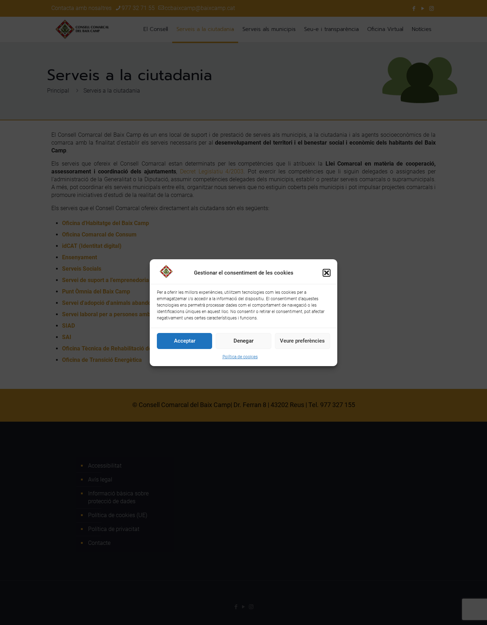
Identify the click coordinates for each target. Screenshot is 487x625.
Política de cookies (240, 356)
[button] (326, 272)
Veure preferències (302, 341)
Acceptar (184, 341)
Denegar (243, 341)
